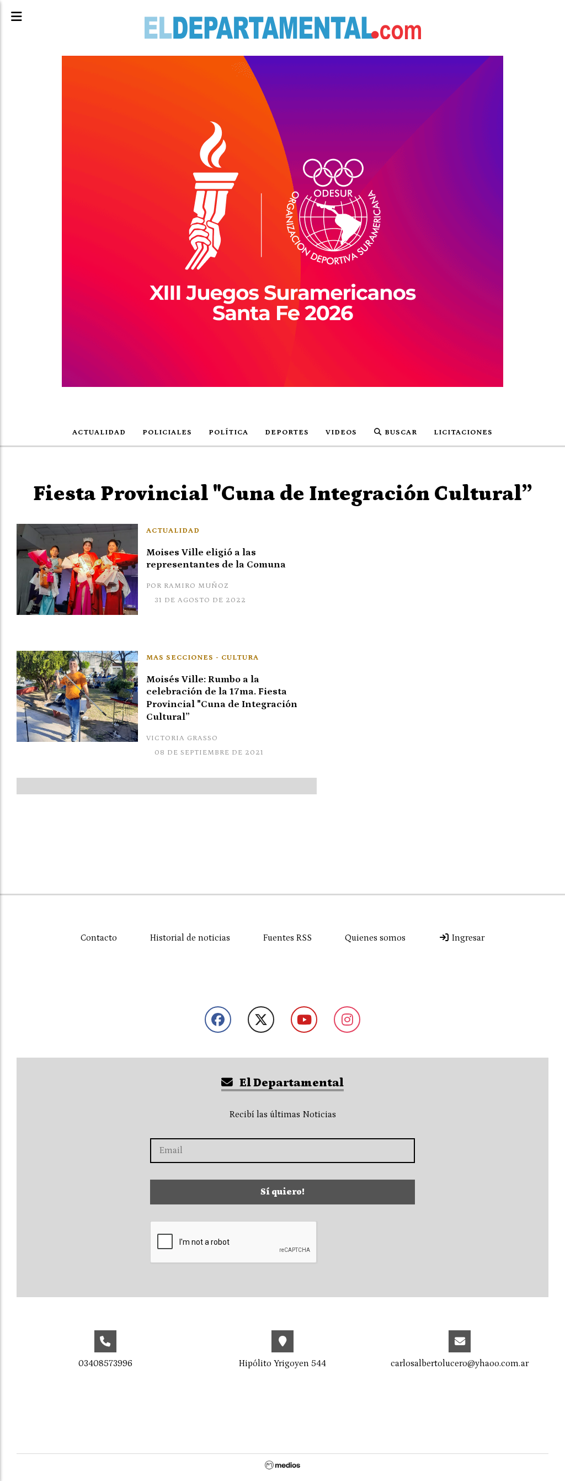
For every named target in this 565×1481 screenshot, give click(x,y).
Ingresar (467, 938)
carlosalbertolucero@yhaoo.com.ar (460, 1363)
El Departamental (290, 1083)
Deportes (287, 432)
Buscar (399, 432)
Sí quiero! (282, 1192)
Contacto (99, 938)
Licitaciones (463, 432)
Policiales (167, 432)
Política (228, 432)
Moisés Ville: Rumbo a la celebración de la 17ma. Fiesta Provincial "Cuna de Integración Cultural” (221, 698)
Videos (341, 432)
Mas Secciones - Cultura (202, 658)
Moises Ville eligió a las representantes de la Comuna (216, 559)
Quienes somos (375, 938)
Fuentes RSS (287, 938)
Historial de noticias (190, 938)
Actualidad (99, 432)
